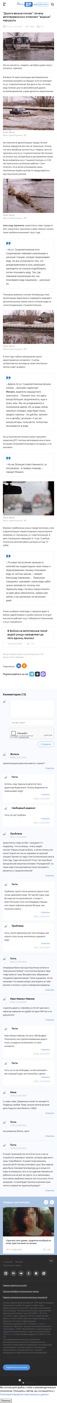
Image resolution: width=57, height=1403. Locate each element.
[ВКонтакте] (18, 665)
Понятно (6, 1400)
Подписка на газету (12, 1265)
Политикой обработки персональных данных (24, 1394)
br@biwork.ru (8, 1334)
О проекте (8, 1262)
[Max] (43, 674)
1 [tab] (23, 1382)
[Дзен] (37, 674)
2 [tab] (25, 1382)
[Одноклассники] (24, 665)
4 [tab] (31, 1382)
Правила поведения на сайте (15, 1285)
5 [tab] (33, 1382)
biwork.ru (41, 1324)
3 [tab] (28, 1382)
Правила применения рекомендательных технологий (25, 1297)
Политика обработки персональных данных (21, 1291)
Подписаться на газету (16, 1367)
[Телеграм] (31, 674)
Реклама (19, 1262)
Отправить (46, 744)
